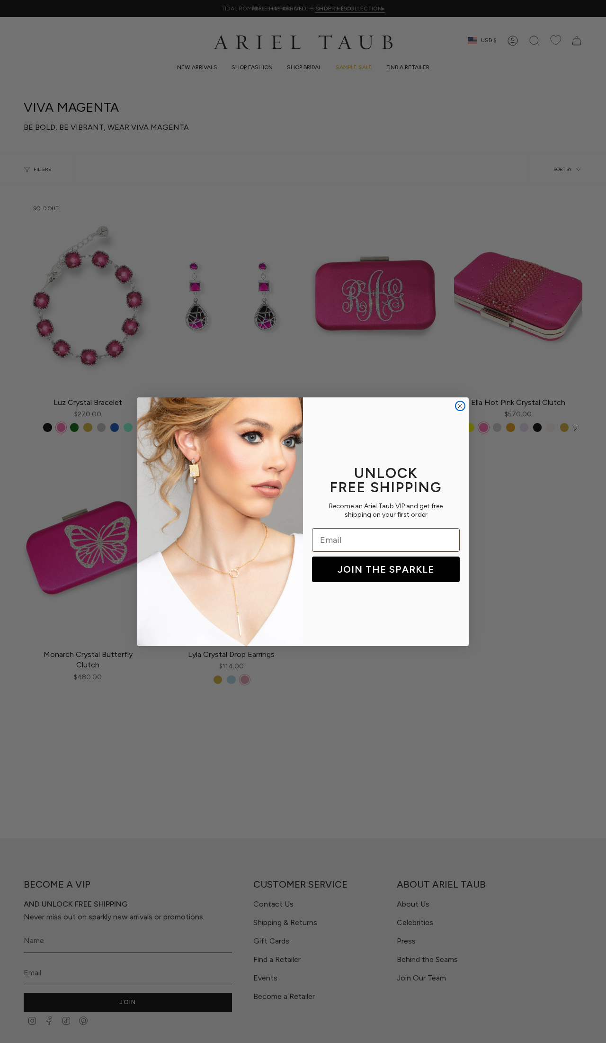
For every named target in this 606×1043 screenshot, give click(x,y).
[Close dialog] (460, 406)
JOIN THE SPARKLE (386, 569)
